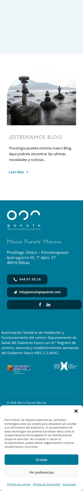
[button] (76, 411)
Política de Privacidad (46, 484)
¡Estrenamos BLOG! (35, 137)
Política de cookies (18, 484)
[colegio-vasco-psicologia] (65, 364)
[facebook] (40, 304)
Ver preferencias (41, 472)
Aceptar (41, 460)
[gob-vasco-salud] (18, 367)
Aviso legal (69, 484)
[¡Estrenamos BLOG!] (41, 97)
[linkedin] (48, 304)
